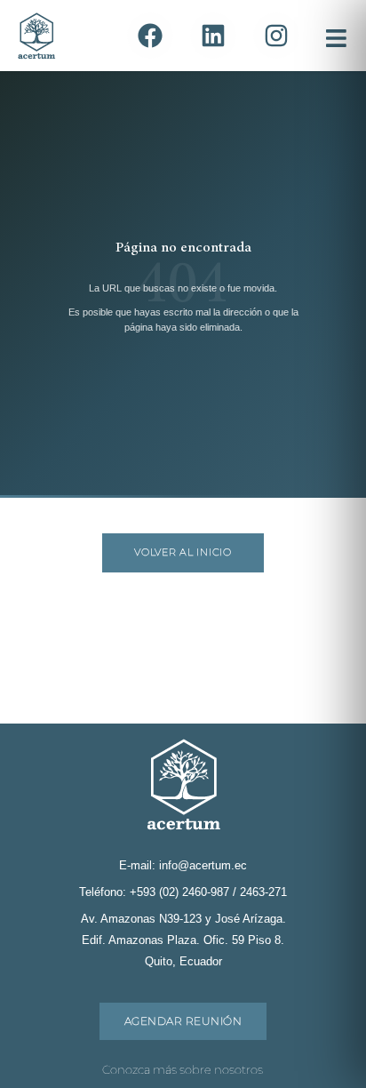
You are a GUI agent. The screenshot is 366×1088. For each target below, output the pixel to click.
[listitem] (150, 35)
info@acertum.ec (203, 865)
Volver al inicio (183, 552)
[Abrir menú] (332, 36)
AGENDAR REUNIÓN (183, 1021)
